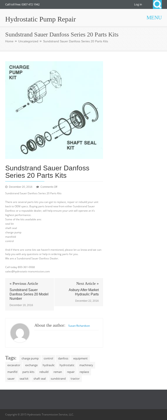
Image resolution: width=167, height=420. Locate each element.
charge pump (30, 358)
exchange (31, 365)
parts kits (28, 372)
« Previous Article (24, 283)
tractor (75, 378)
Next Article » (87, 283)
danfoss (63, 358)
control (48, 358)
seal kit (24, 378)
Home (9, 41)
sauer (11, 378)
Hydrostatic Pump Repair (40, 19)
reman (57, 372)
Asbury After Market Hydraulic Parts (84, 292)
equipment (80, 358)
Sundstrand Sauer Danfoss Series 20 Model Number (29, 294)
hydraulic (49, 365)
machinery (86, 365)
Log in (138, 4)
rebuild (43, 372)
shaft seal (39, 378)
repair (71, 372)
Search (157, 4)
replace (84, 372)
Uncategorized (28, 41)
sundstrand (58, 378)
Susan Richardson (79, 326)
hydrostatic (67, 365)
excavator (13, 365)
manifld (12, 372)
